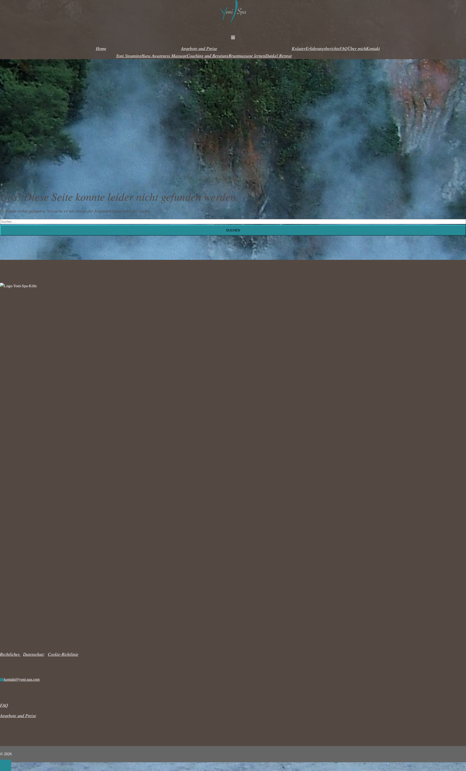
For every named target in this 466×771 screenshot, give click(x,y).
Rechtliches (10, 654)
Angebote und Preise (199, 48)
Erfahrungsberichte (323, 48)
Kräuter (299, 48)
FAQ (344, 48)
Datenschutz (33, 654)
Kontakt (373, 48)
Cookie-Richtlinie (63, 654)
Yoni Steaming (128, 55)
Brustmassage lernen (247, 55)
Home (101, 48)
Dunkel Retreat (278, 55)
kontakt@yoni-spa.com (22, 679)
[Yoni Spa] (233, 27)
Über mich (357, 48)
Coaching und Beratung (208, 55)
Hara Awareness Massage (164, 55)
